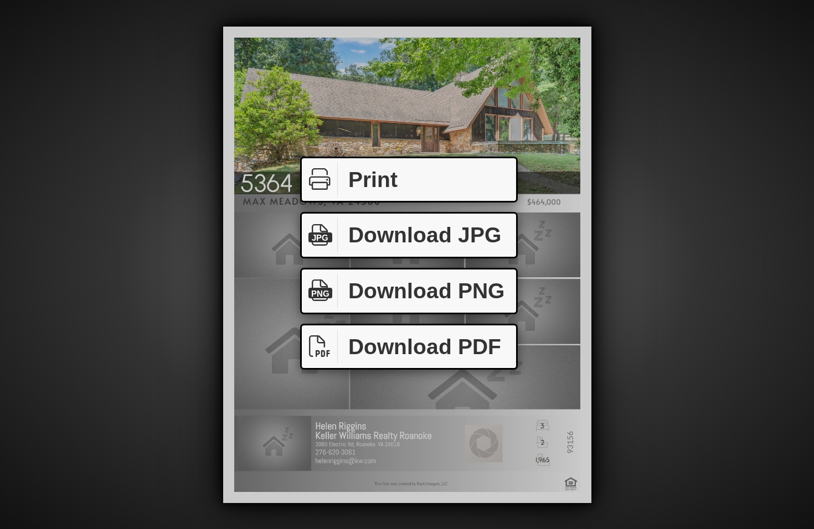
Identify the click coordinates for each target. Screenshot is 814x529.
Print (373, 179)
